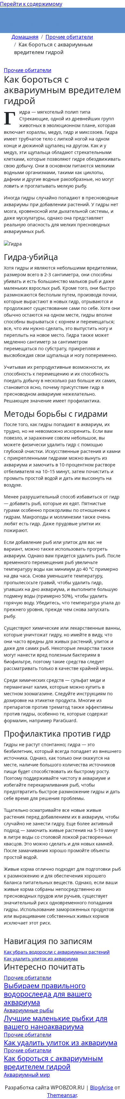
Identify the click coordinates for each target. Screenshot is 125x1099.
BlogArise (101, 1087)
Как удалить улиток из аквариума (41, 959)
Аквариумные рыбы (29, 1010)
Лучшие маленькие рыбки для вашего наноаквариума (55, 1022)
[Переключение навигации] (8, 16)
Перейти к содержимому (31, 3)
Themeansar (62, 1095)
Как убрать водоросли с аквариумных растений (57, 952)
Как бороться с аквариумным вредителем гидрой (53, 1062)
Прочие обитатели (27, 70)
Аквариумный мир (42, 24)
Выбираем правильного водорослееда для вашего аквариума (48, 994)
